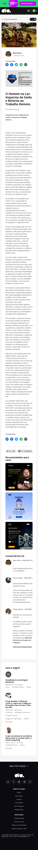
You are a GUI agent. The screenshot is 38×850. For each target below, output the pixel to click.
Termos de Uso (19, 822)
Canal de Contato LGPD (19, 828)
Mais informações (17, 766)
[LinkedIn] (7, 64)
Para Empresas (19, 806)
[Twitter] (16, 64)
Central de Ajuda (19, 818)
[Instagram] (30, 782)
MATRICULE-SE (27, 3)
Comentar (28, 451)
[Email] (25, 64)
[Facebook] (11, 64)
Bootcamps (19, 796)
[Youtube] (19, 782)
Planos (19, 792)
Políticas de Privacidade (19, 825)
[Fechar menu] (28, 11)
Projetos (19, 799)
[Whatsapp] (21, 64)
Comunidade (19, 803)
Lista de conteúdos (10, 19)
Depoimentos (19, 809)
